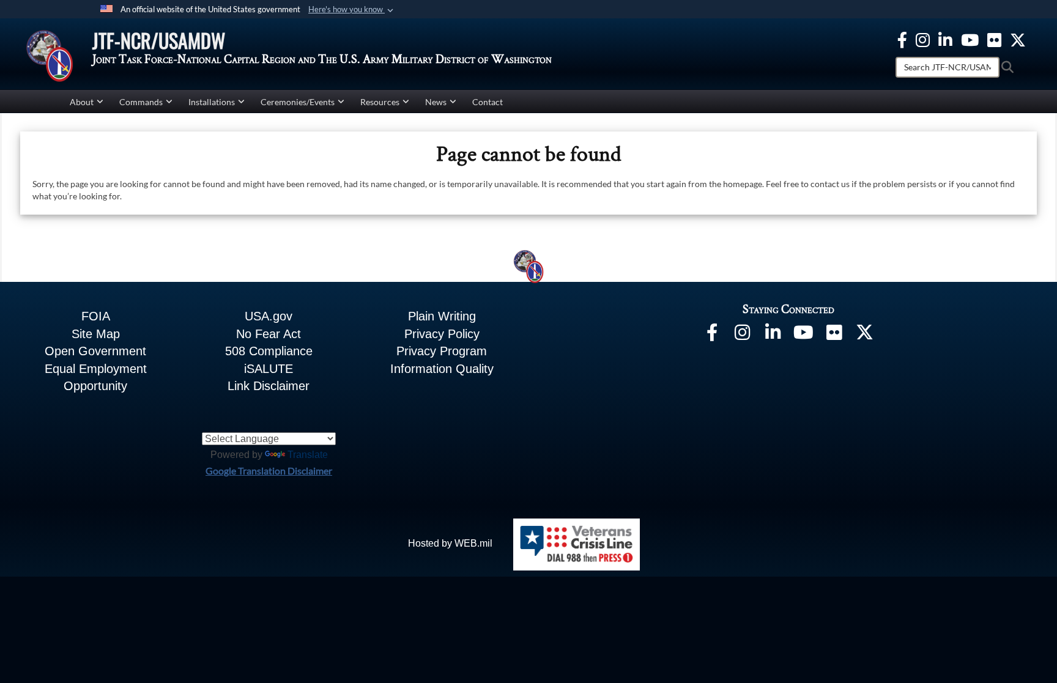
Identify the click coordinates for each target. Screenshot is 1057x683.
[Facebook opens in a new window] (902, 38)
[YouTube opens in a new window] (970, 38)
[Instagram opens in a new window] (923, 38)
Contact (487, 102)
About (82, 102)
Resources (379, 102)
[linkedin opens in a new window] (945, 38)
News (436, 102)
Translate (307, 454)
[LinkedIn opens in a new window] (773, 335)
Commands (141, 102)
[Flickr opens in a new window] (994, 38)
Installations (211, 102)
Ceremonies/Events (298, 102)
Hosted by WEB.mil (450, 543)
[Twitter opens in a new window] (1018, 38)
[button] (352, 10)
